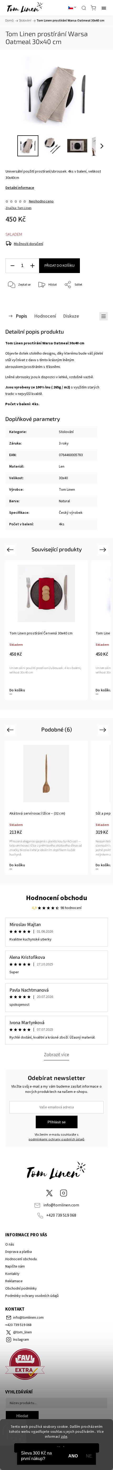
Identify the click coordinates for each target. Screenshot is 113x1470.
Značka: (19, 208)
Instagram (64, 1193)
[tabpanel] (46, 630)
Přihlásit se (57, 1122)
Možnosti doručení (28, 244)
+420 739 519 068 (61, 1215)
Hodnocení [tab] (45, 316)
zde (64, 1436)
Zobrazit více (56, 1054)
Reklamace (14, 1281)
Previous (11, 549)
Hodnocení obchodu (56, 898)
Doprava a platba (18, 1251)
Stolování (66, 432)
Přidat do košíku (59, 266)
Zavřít (96, 298)
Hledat (22, 1416)
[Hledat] (84, 8)
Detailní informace (20, 187)
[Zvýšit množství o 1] (32, 266)
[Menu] (104, 8)
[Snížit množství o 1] (12, 266)
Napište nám (15, 1266)
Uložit (18, 301)
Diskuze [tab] (71, 316)
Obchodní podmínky (21, 1288)
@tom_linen (49, 1193)
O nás (9, 1244)
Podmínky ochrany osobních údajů (32, 1295)
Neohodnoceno (41, 201)
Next (103, 549)
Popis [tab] (21, 316)
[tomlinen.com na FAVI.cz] (56, 1365)
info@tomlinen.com (61, 1205)
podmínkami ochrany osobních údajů (57, 1139)
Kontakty (12, 1273)
